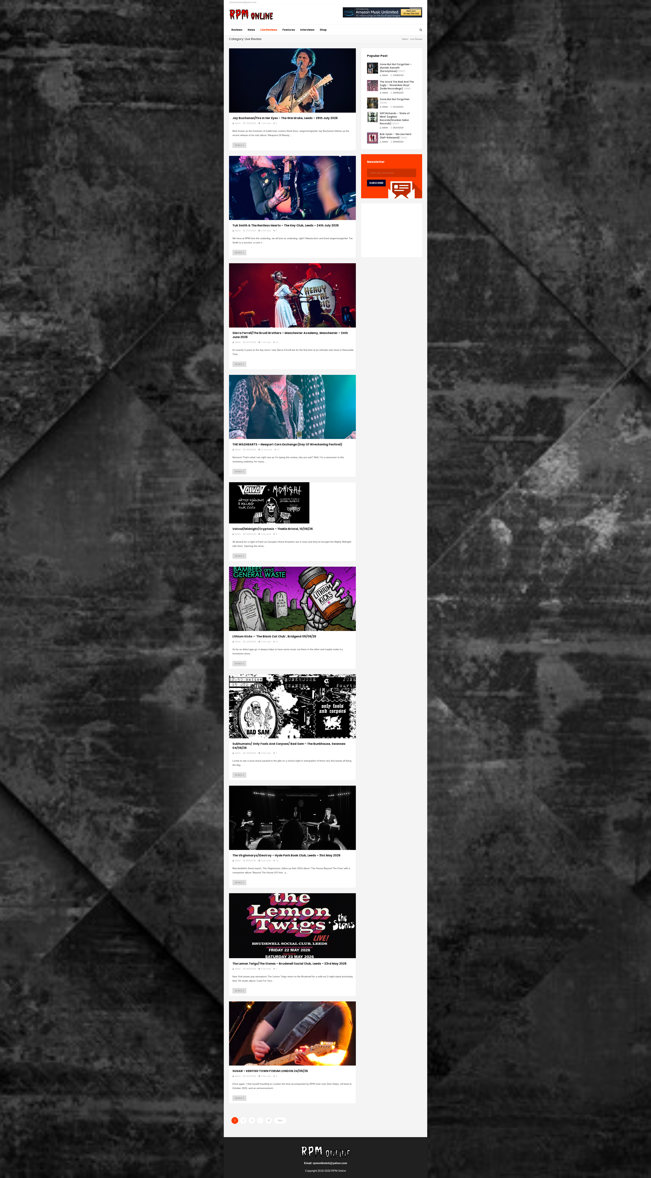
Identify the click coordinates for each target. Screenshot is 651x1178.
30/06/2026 (251, 449)
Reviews (236, 30)
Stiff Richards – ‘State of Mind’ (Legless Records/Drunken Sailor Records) (395, 118)
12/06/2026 (251, 753)
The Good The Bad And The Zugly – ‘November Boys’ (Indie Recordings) (397, 85)
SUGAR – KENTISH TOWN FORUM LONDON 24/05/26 (270, 1071)
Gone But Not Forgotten (394, 99)
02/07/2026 (251, 342)
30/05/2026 (251, 1076)
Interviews (307, 30)
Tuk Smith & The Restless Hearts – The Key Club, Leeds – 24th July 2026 (285, 225)
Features (288, 30)
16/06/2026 (251, 534)
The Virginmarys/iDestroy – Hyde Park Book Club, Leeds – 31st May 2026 (286, 855)
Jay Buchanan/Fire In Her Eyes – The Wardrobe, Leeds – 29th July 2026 (285, 118)
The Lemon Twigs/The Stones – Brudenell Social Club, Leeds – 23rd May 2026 (289, 964)
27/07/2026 (251, 230)
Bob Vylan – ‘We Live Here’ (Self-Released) (396, 135)
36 (269, 1120)
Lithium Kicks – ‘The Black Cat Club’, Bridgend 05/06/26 (274, 636)
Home (405, 39)
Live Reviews (268, 30)
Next (280, 1120)
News (251, 30)
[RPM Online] (251, 15)
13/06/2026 (251, 641)
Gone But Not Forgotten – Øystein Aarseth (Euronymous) (396, 68)
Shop (323, 30)
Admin (385, 75)
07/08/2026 (251, 123)
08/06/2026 (251, 860)
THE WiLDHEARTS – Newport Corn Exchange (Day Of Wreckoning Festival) (287, 444)
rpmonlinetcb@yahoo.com (244, 2)
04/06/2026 (251, 969)
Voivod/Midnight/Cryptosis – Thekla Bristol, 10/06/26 (272, 529)
